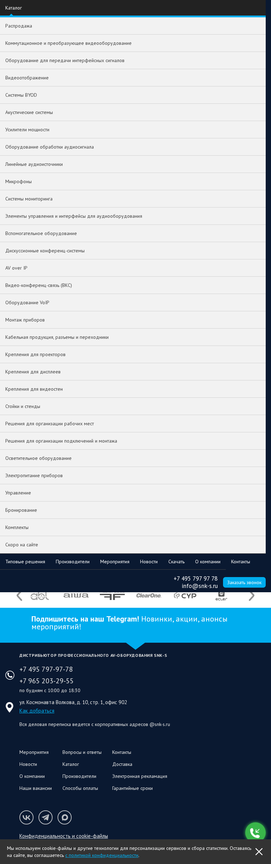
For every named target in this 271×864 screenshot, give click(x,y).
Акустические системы (29, 112)
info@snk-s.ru (200, 586)
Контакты (240, 561)
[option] (39, 595)
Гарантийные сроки (132, 788)
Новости (149, 561)
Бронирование (21, 510)
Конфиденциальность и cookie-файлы (63, 836)
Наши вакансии (35, 788)
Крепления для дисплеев (33, 371)
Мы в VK (26, 817)
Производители (73, 561)
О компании (208, 561)
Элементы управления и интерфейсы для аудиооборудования (73, 216)
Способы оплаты (80, 788)
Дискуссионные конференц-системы (45, 250)
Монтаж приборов (25, 320)
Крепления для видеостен (34, 389)
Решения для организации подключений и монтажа (61, 441)
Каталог (13, 8)
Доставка (122, 764)
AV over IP (16, 268)
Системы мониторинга (29, 199)
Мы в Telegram (45, 817)
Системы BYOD (21, 95)
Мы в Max (65, 817)
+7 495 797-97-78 (46, 669)
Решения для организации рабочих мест (49, 423)
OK (259, 852)
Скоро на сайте (21, 544)
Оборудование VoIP (27, 302)
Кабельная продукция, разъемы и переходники (57, 337)
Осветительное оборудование (38, 458)
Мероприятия (115, 561)
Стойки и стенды (22, 406)
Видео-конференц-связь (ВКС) (38, 285)
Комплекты (17, 527)
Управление (18, 493)
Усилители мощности (27, 129)
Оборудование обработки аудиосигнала (49, 147)
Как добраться (36, 710)
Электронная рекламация (139, 776)
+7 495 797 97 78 (196, 578)
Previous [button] (19, 595)
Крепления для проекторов (35, 354)
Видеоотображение (27, 77)
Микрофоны (18, 181)
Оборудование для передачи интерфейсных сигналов (65, 60)
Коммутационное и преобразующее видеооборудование (68, 43)
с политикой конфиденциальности (101, 855)
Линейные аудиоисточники (34, 164)
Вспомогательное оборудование (41, 233)
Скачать (176, 561)
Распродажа (18, 26)
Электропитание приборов (34, 475)
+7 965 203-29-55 (46, 680)
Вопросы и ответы (82, 752)
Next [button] (251, 595)
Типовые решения (25, 561)
